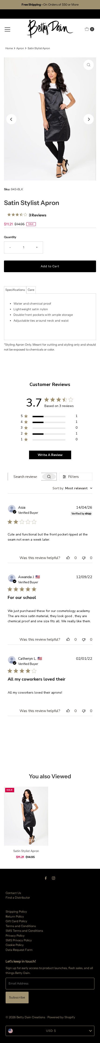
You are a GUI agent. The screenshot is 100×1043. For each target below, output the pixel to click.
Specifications (15, 290)
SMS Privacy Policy (19, 940)
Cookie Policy (15, 945)
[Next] (88, 119)
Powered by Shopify (61, 1017)
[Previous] (11, 119)
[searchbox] (24, 476)
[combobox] (72, 488)
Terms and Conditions (21, 926)
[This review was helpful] (68, 557)
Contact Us (13, 893)
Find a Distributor (18, 897)
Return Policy (15, 916)
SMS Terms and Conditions (24, 930)
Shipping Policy (16, 911)
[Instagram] (53, 878)
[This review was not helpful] (84, 557)
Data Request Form (19, 950)
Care (31, 290)
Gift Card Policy (16, 921)
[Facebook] (46, 878)
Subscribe (17, 997)
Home (9, 48)
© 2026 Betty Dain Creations (25, 1017)
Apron (20, 48)
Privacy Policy (15, 935)
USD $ (51, 1031)
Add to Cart (50, 266)
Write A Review (50, 455)
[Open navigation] (7, 29)
